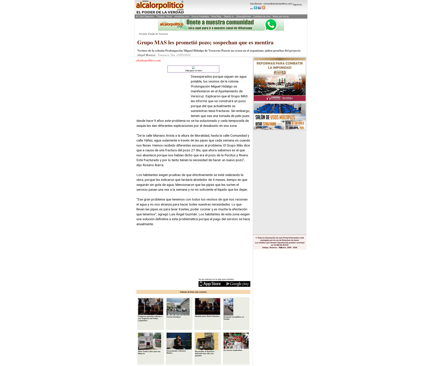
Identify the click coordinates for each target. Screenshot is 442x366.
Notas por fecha (281, 16)
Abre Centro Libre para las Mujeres (149, 352)
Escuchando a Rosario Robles (176, 352)
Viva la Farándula (200, 16)
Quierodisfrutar (243, 16)
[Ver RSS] (263, 7)
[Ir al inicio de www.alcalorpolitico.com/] (160, 13)
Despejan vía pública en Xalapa (234, 318)
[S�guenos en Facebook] (259, 7)
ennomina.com (181, 16)
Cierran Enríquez (174, 317)
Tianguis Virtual (164, 16)
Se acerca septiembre (233, 350)
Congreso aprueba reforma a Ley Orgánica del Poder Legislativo (150, 318)
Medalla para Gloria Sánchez (207, 316)
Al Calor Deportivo (145, 16)
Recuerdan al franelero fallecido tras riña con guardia (204, 353)
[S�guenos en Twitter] (255, 7)
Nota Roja (216, 16)
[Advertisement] (162, 95)
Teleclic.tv (229, 16)
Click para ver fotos (193, 70)
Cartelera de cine (261, 16)
